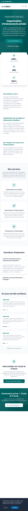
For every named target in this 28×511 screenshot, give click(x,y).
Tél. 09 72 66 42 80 (14, 405)
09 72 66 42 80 (14, 41)
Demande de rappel (13, 46)
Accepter (15, 507)
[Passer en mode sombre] (23, 6)
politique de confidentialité (15, 503)
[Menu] (25, 6)
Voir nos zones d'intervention (13, 381)
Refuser (6, 507)
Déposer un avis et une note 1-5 (14, 348)
